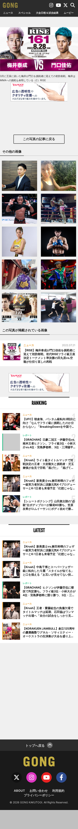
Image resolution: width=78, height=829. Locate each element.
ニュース (8, 12)
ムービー (69, 12)
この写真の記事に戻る (39, 139)
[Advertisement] (39, 691)
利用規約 (58, 791)
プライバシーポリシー (39, 795)
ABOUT (19, 791)
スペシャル (24, 12)
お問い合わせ (39, 791)
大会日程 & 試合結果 (47, 12)
